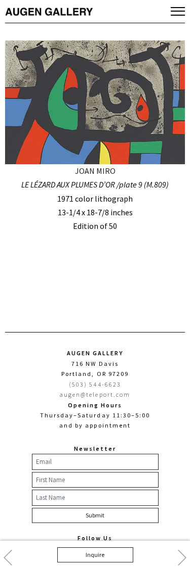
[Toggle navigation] (178, 11)
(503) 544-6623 (95, 384)
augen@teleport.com (95, 394)
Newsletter (95, 448)
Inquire (95, 554)
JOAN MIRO (95, 171)
